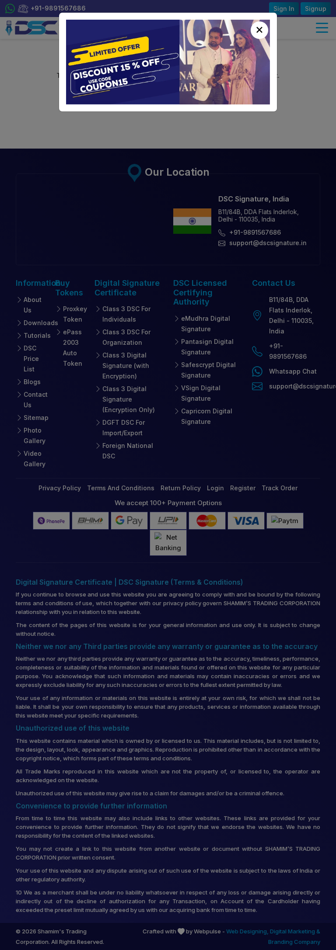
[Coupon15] (168, 62)
